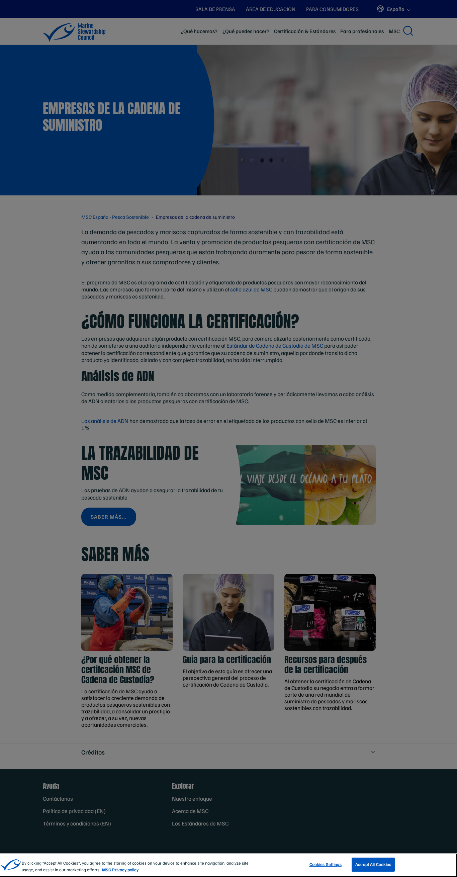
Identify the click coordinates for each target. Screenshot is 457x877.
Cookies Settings (325, 864)
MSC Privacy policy (120, 869)
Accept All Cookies (373, 864)
